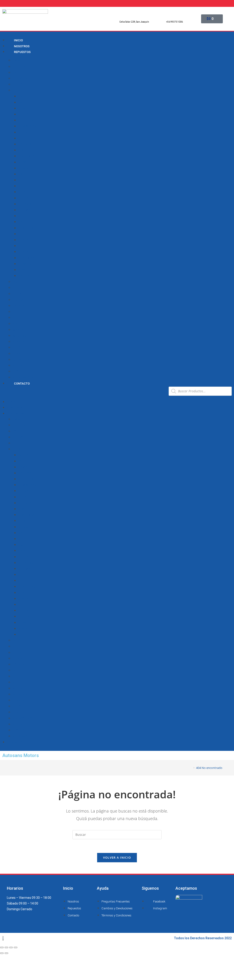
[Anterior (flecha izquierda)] (2, 953)
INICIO (11, 402)
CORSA (23, 132)
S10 (21, 216)
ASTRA (23, 96)
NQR (21, 186)
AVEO (22, 102)
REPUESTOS (22, 52)
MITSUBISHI (21, 336)
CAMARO (25, 108)
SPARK (23, 240)
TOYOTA (18, 371)
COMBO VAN (27, 126)
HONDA (18, 300)
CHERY (18, 84)
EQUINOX (25, 144)
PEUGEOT (20, 347)
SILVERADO (26, 228)
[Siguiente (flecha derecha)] (6, 953)
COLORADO (26, 120)
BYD (16, 72)
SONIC (23, 234)
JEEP (16, 317)
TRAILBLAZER (28, 258)
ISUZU (17, 312)
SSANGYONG (22, 359)
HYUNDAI (19, 306)
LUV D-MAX (26, 156)
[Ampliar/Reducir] (15, 947)
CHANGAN (20, 78)
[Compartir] (6, 947)
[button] (83, 393)
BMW (16, 60)
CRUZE (23, 138)
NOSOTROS (14, 407)
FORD (17, 288)
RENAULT (19, 354)
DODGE (18, 282)
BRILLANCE (21, 67)
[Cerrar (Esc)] (2, 947)
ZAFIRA (23, 276)
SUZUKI (18, 365)
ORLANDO (25, 204)
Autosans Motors (20, 755)
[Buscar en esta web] (117, 834)
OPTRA (23, 198)
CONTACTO (22, 383)
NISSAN (18, 341)
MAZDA (18, 330)
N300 (22, 162)
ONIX (22, 192)
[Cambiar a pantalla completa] (11, 947)
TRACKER (25, 252)
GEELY (17, 294)
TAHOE (23, 246)
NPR (21, 180)
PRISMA (24, 210)
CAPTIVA (24, 114)
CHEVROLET (21, 90)
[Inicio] (190, 768)
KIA (15, 324)
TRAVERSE (26, 264)
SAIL (21, 222)
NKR (21, 174)
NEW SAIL (25, 168)
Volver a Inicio (117, 857)
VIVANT (23, 270)
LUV (21, 150)
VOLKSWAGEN (23, 377)
